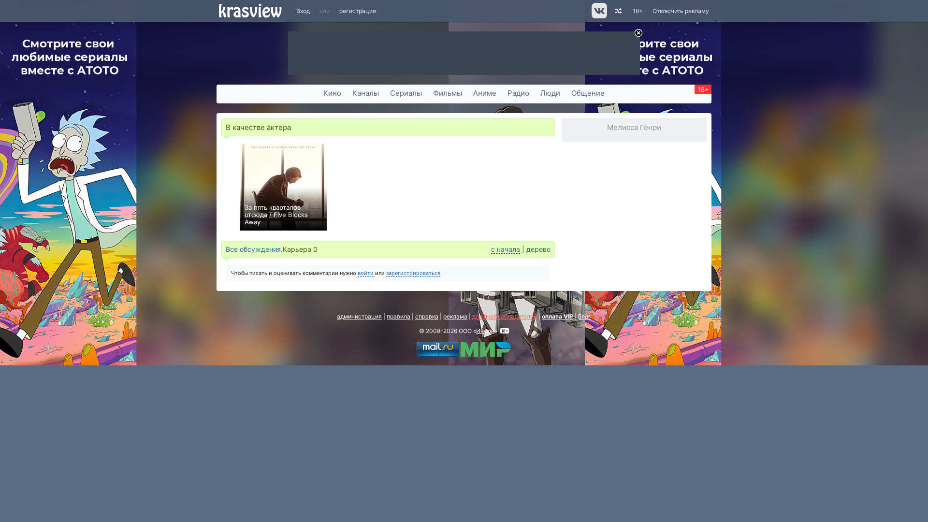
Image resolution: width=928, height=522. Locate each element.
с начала (505, 249)
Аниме (484, 93)
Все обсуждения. (254, 249)
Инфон (485, 330)
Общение (588, 93)
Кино (332, 93)
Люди (550, 93)
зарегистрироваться (413, 273)
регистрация (357, 10)
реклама (455, 316)
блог (584, 316)
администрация (359, 316)
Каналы (365, 93)
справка (426, 316)
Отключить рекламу (680, 10)
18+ (638, 10)
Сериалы (406, 93)
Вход (303, 10)
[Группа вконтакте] (598, 16)
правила (398, 316)
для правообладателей (504, 316)
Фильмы (447, 93)
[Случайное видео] (617, 11)
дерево (538, 249)
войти (366, 273)
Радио (518, 93)
